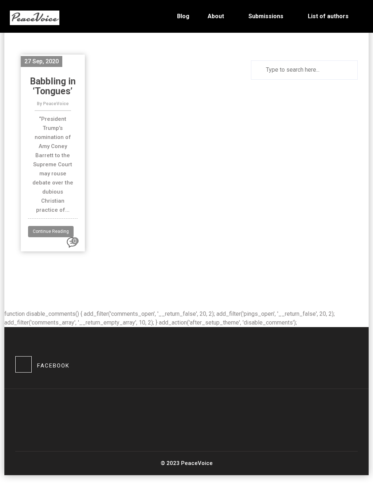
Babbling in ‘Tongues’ (53, 86)
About (216, 16)
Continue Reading (51, 231)
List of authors (328, 16)
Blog (183, 16)
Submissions (265, 16)
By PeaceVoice (53, 103)
